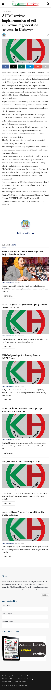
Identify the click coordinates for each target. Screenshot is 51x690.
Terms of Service (20, 682)
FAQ (31, 679)
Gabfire (26, 685)
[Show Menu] (3, 3)
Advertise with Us (7, 679)
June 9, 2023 (23, 35)
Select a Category (7, 613)
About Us (5, 676)
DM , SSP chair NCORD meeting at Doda (21, 461)
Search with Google (7, 621)
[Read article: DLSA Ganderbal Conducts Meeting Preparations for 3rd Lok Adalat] (25, 322)
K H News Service (13, 35)
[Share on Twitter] (13, 66)
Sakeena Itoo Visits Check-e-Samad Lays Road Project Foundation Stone (22, 253)
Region (9, 11)
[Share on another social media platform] (45, 66)
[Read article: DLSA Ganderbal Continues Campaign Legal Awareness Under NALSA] (25, 426)
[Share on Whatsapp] (21, 66)
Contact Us (15, 676)
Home (4, 11)
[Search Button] (48, 3)
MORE (45, 595)
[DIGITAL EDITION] (24, 648)
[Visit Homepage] (25, 3)
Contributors (21, 679)
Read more (9, 296)
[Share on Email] (38, 66)
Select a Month (6, 605)
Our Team (27, 676)
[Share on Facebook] (5, 66)
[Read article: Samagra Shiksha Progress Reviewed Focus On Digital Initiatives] (25, 529)
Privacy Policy (6, 682)
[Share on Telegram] (29, 66)
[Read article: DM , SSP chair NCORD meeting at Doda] (25, 476)
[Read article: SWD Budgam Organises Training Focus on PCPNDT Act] (25, 372)
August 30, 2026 (20, 282)
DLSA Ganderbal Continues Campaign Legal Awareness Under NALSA (22, 410)
